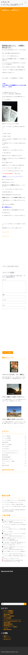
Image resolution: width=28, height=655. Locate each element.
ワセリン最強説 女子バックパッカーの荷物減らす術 (14, 552)
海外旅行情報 (5, 442)
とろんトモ (5, 2)
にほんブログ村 (5, 232)
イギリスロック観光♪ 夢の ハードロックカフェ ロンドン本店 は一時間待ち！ (14, 547)
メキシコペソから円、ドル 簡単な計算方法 (14, 374)
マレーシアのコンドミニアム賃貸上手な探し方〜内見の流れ (14, 507)
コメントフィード (7, 638)
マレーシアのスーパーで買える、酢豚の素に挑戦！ (13, 504)
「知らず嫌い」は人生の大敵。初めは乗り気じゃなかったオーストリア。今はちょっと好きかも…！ (14, 543)
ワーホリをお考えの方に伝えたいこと (10, 452)
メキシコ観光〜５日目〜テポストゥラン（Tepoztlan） (14, 397)
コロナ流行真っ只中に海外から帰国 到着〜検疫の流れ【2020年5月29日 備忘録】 (13, 510)
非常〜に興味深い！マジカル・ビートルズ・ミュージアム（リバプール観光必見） (14, 538)
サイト (3, 305)
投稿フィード (6, 636)
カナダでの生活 (9, 8)
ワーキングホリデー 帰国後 (8, 461)
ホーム (3, 8)
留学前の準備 (5, 455)
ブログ (3, 463)
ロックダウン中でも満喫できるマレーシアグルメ (12, 502)
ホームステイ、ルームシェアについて (10, 450)
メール (4, 299)
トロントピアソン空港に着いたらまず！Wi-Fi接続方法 (14, 525)
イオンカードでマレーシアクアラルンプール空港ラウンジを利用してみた (14, 534)
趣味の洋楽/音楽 (5, 465)
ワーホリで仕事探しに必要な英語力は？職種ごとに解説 (14, 556)
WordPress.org (7, 639)
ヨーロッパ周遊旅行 (6, 436)
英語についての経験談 (7, 444)
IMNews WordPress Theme (12, 651)
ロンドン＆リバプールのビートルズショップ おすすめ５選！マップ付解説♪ (14, 521)
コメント (4, 279)
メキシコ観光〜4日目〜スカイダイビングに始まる (14, 419)
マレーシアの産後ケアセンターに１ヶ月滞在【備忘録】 (14, 500)
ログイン (6, 635)
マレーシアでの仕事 (6, 440)
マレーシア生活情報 (6, 438)
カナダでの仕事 (5, 446)
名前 (3, 294)
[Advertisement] (14, 25)
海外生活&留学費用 (6, 457)
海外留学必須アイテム (7, 459)
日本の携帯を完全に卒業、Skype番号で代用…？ (14, 560)
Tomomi (5, 49)
